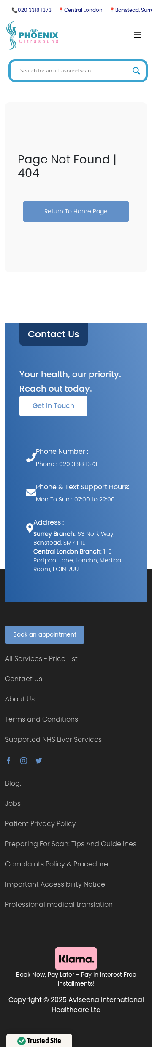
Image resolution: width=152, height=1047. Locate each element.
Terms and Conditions (41, 719)
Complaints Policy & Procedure (56, 864)
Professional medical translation (59, 904)
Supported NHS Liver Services (53, 739)
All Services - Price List (41, 658)
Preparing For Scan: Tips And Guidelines (70, 844)
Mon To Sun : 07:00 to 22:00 (75, 499)
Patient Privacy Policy (40, 824)
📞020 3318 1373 (31, 9)
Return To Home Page (76, 211)
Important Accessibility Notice (55, 884)
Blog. (13, 783)
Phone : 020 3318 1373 (66, 464)
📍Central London (80, 9)
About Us (20, 699)
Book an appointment (44, 634)
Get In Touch (53, 405)
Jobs (13, 803)
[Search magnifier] (136, 71)
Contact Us (53, 334)
